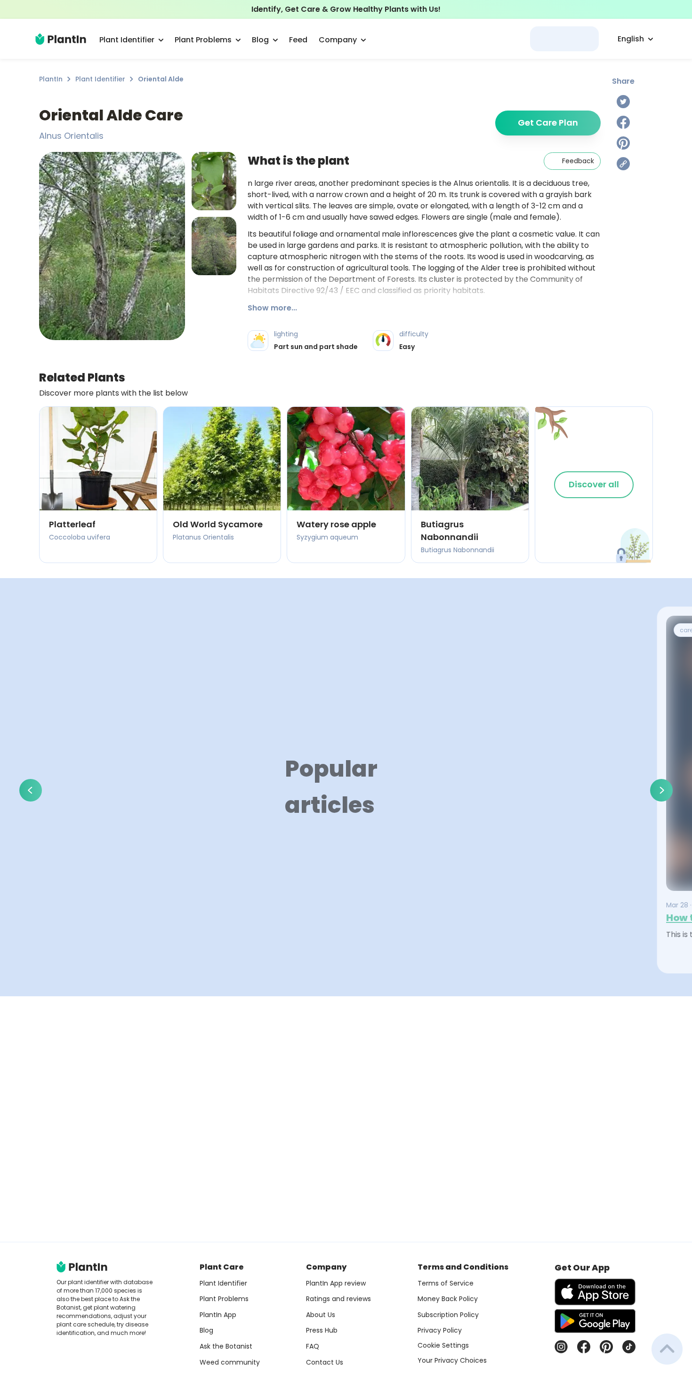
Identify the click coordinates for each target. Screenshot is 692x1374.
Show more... (272, 307)
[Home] (60, 39)
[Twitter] (623, 101)
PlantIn (51, 79)
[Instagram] (561, 1346)
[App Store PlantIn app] (595, 1292)
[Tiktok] (629, 1346)
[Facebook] (623, 122)
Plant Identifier (100, 79)
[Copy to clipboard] (623, 163)
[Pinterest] (623, 143)
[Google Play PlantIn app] (595, 1321)
